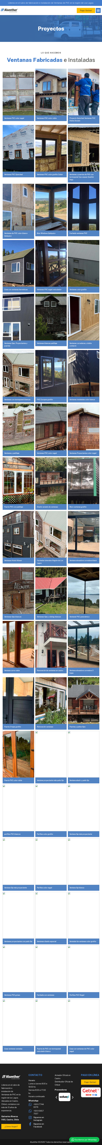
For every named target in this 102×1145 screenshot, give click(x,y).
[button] (98, 10)
